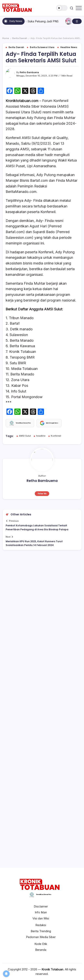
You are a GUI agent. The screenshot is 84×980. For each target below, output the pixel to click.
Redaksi (40, 925)
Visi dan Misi (40, 918)
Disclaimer (41, 906)
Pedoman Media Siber (41, 937)
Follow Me (42, 493)
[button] (62, 8)
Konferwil (56, 435)
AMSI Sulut (25, 435)
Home (5, 38)
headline (41, 435)
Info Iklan (41, 912)
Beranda (40, 950)
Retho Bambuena (29, 72)
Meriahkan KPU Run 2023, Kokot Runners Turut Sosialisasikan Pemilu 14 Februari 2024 (34, 543)
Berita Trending (41, 931)
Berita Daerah (19, 38)
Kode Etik (40, 944)
